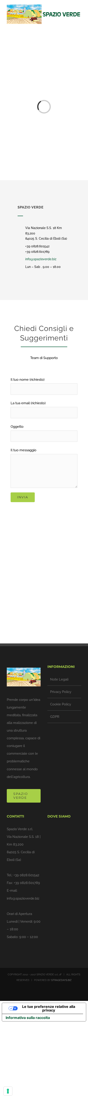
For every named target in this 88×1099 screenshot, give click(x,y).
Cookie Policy (60, 704)
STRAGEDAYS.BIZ (61, 980)
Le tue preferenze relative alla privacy (48, 1008)
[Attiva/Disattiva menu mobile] (79, 26)
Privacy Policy (60, 692)
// (60, 974)
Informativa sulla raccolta (28, 1017)
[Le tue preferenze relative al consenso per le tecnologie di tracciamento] (8, 1091)
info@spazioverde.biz (40, 259)
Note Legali (59, 679)
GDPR (54, 717)
